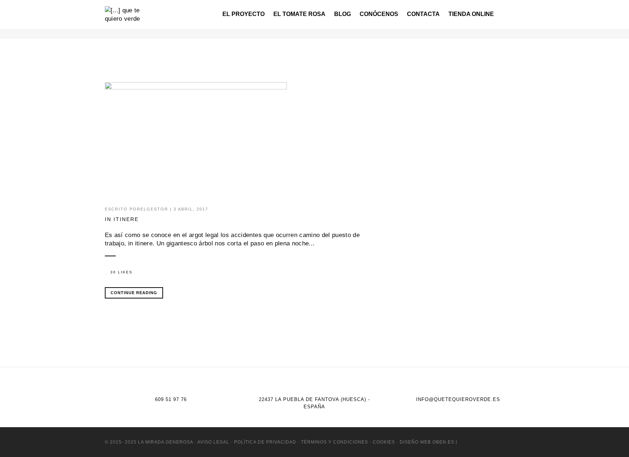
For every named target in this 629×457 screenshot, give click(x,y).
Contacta (423, 14)
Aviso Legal (213, 442)
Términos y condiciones (334, 442)
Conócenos (379, 14)
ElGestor (154, 209)
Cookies (384, 442)
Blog (342, 14)
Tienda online (471, 14)
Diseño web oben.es (426, 442)
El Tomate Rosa (299, 14)
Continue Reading (134, 292)
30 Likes (121, 272)
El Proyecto (243, 14)
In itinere (122, 219)
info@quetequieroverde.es (458, 399)
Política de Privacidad (265, 442)
